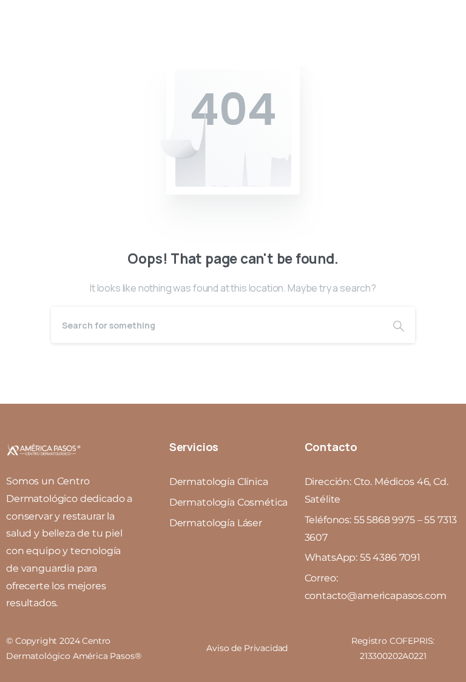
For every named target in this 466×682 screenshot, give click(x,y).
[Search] (398, 325)
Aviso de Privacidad (247, 648)
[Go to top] (432, 624)
